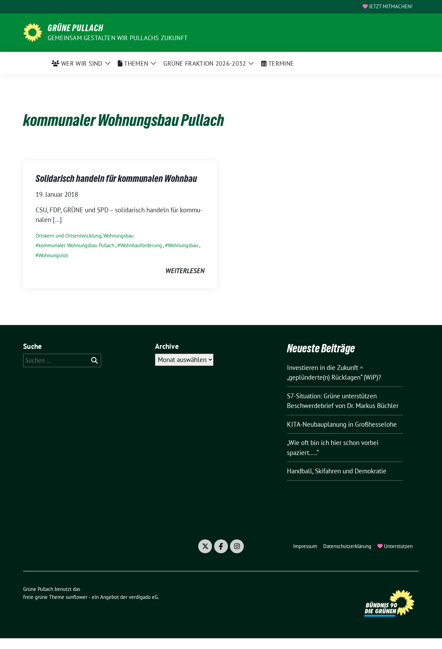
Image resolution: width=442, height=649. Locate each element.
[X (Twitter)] (205, 546)
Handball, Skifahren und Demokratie (336, 471)
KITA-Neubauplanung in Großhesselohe (342, 424)
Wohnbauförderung (141, 245)
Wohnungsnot (53, 255)
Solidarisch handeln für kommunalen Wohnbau (116, 178)
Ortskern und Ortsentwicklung (68, 235)
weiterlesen (184, 271)
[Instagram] (237, 546)
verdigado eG (143, 597)
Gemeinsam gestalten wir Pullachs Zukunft (118, 38)
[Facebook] (221, 546)
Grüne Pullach (75, 28)
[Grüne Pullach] (32, 32)
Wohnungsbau (118, 235)
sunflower (76, 597)
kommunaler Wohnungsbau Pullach (76, 245)
